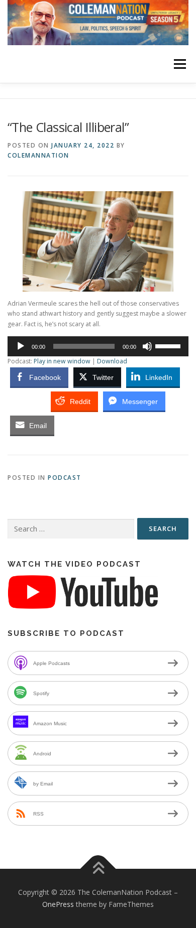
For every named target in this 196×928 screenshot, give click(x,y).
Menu (179, 64)
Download (112, 361)
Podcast (64, 477)
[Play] (21, 346)
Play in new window (62, 361)
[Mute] (147, 346)
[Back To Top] (98, 869)
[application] (98, 346)
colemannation (38, 155)
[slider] (169, 345)
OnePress (58, 904)
